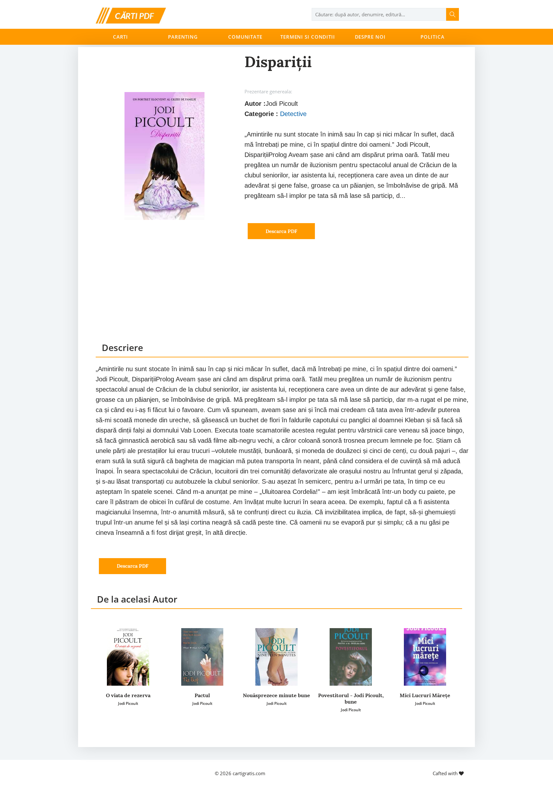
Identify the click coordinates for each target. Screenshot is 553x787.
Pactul (202, 695)
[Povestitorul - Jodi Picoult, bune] (350, 657)
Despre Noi (370, 37)
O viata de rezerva (128, 695)
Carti (120, 37)
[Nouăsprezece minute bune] (276, 657)
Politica (432, 37)
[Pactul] (202, 657)
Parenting (183, 37)
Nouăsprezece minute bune (276, 695)
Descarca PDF (281, 231)
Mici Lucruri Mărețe (425, 695)
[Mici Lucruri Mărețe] (425, 657)
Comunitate (245, 37)
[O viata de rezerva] (128, 657)
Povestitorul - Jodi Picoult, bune (351, 698)
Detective (293, 113)
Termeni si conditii (307, 37)
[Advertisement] (282, 296)
